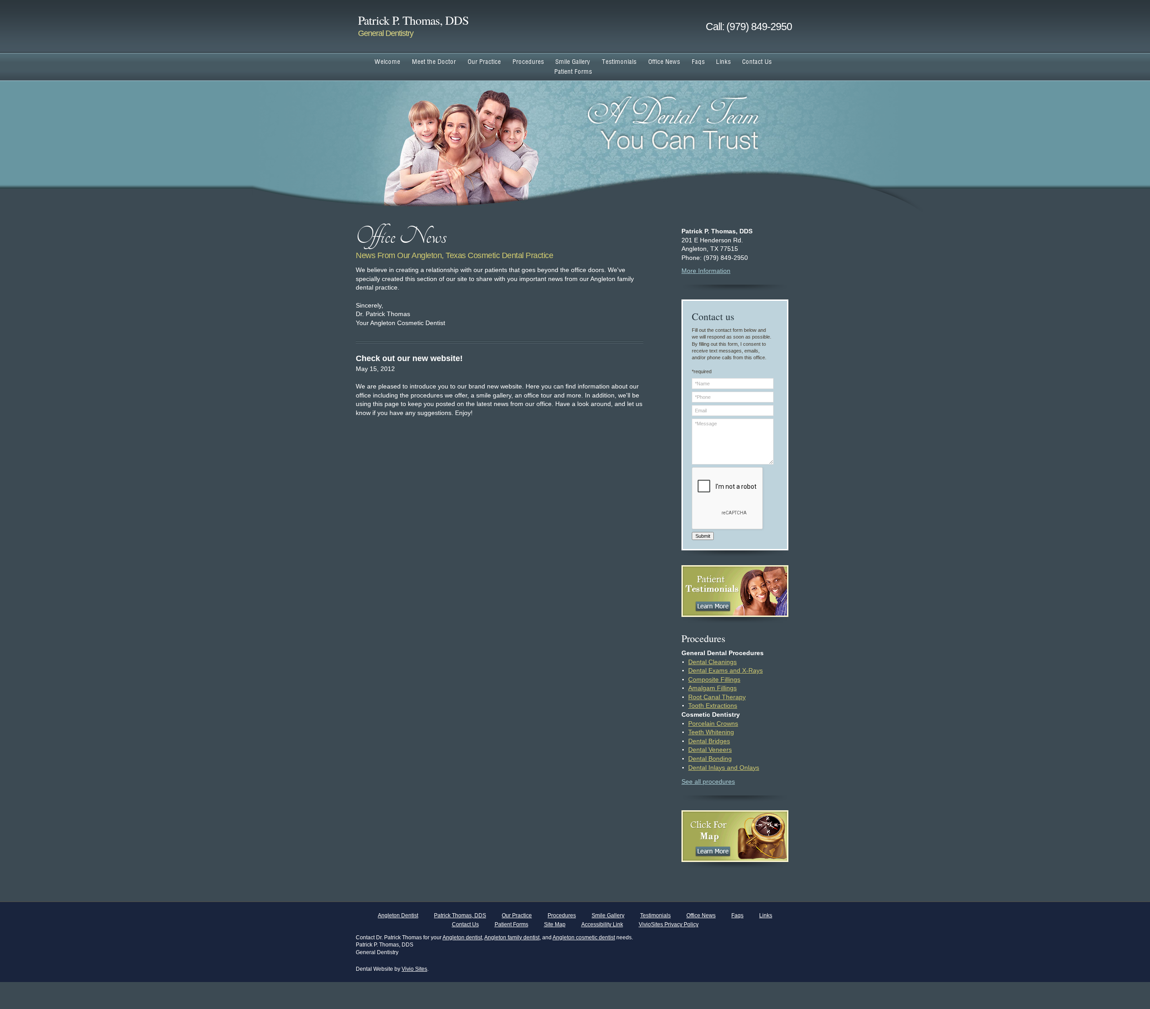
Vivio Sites (414, 969)
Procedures (562, 915)
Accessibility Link (602, 924)
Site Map (555, 924)
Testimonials (655, 915)
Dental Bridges (709, 741)
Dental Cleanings (712, 661)
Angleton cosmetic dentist (584, 937)
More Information (705, 270)
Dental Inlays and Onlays (723, 767)
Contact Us (465, 924)
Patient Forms (511, 924)
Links (765, 915)
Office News (701, 915)
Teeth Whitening (711, 732)
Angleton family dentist (512, 937)
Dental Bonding (710, 758)
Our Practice (517, 915)
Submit (702, 536)
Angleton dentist (462, 937)
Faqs (737, 915)
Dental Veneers (710, 749)
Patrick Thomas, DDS (460, 915)
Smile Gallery (608, 915)
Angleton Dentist (398, 915)
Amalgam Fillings (712, 688)
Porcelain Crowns (713, 723)
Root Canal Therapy (717, 697)
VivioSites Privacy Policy (669, 924)
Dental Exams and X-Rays (725, 670)
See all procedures (708, 781)
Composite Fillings (714, 679)
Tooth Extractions (712, 705)
